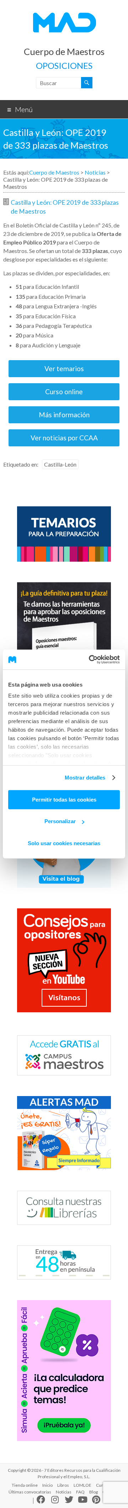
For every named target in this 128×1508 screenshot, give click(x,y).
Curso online (64, 391)
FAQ (80, 1492)
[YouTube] (82, 1500)
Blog (93, 1492)
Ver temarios (64, 368)
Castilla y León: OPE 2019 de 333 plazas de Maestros (65, 207)
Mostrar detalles (85, 778)
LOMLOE (82, 1485)
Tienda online (25, 1485)
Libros (63, 1485)
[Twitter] (69, 1501)
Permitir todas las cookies (64, 799)
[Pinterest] (96, 1500)
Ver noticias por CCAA (64, 438)
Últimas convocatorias (30, 1492)
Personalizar (60, 821)
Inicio (47, 1485)
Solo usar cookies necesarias (64, 843)
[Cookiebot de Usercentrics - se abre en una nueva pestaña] (90, 659)
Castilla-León (60, 464)
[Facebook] (41, 1501)
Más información (64, 415)
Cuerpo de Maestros (64, 51)
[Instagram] (54, 1501)
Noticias (95, 172)
